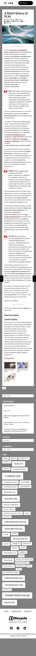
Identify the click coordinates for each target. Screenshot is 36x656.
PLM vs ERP (7, 380)
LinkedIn (26, 308)
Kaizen (14, 533)
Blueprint (6, 462)
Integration (13, 529)
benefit (13, 458)
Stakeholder (13, 578)
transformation (17, 595)
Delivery (9, 492)
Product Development (22, 562)
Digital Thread (11, 505)
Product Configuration (24, 559)
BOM (18, 464)
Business (6, 468)
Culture (25, 482)
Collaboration (10, 482)
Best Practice (23, 458)
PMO (21, 555)
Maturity (27, 543)
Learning (16, 543)
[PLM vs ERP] (9, 376)
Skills (19, 569)
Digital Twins (9, 509)
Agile (5, 458)
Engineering (17, 21)
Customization (10, 487)
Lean (6, 544)
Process (8, 560)
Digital (10, 21)
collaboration (15, 141)
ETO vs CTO (7, 410)
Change (12, 476)
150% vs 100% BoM (9, 405)
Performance (10, 553)
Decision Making (25, 486)
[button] (5, 3)
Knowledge (20, 539)
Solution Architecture (10, 572)
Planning (22, 552)
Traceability (7, 589)
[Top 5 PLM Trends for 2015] (22, 365)
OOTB (23, 547)
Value (9, 602)
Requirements (21, 565)
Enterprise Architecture (12, 513)
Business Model (19, 469)
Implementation (15, 522)
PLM (23, 21)
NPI (15, 548)
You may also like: (9, 358)
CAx (6, 21)
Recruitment (9, 566)
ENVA (27, 513)
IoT (6, 534)
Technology (14, 585)
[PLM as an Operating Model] (9, 365)
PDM (4, 388)
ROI (29, 566)
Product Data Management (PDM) (15, 134)
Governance (7, 516)
